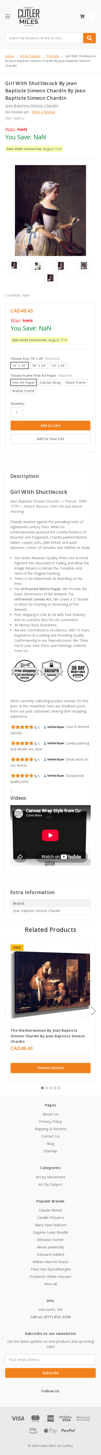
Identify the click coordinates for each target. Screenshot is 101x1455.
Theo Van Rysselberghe (50, 1269)
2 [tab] (46, 1088)
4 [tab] (55, 1088)
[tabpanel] (50, 1010)
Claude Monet (50, 1210)
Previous (6, 1011)
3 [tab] (51, 1088)
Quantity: (18, 403)
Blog (50, 1143)
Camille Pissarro (50, 1217)
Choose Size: (35, 358)
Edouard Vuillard (50, 1254)
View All (50, 1283)
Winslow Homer (50, 1239)
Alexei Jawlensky (50, 1246)
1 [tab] (42, 1088)
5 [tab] (59, 1088)
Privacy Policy (50, 1121)
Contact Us (50, 1136)
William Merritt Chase (50, 1261)
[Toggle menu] (7, 16)
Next (93, 1011)
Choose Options (50, 1067)
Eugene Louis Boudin (50, 1232)
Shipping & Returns (51, 1128)
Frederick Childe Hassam (50, 1276)
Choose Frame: (41, 375)
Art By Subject (50, 1184)
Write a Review (43, 112)
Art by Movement (50, 1176)
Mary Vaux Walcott (50, 1224)
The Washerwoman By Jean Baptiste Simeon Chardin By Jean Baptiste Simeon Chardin (48, 1036)
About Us (50, 1114)
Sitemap (50, 1150)
